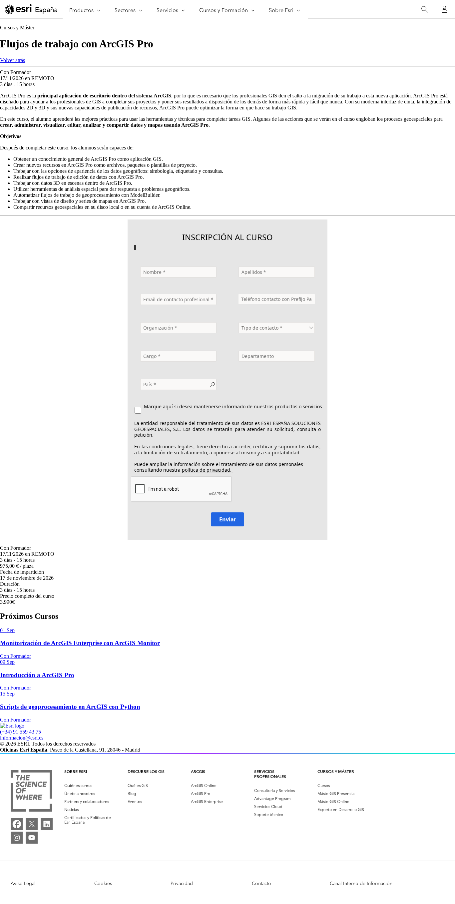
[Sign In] (444, 9)
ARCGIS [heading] (198, 771)
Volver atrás (12, 60)
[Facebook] (17, 824)
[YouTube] (32, 838)
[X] (32, 824)
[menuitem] (90, 786)
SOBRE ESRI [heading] (75, 771)
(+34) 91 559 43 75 (20, 732)
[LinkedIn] (47, 824)
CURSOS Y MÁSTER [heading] (335, 771)
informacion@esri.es (21, 738)
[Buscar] (424, 9)
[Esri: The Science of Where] (31, 791)
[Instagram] (17, 838)
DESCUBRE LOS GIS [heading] (146, 771)
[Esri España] (31, 9)
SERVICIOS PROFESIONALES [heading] (270, 774)
